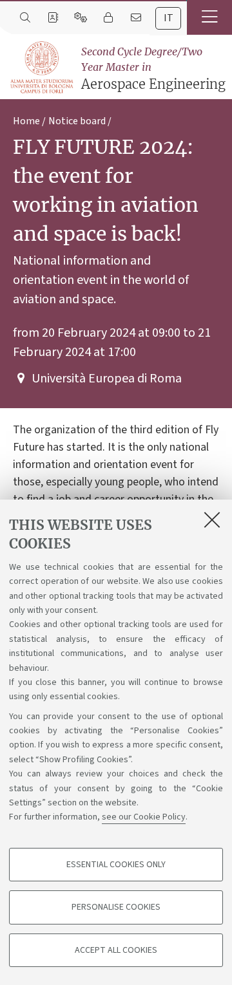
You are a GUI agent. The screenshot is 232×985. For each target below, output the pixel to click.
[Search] (25, 18)
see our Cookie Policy (144, 817)
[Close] (212, 519)
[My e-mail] (136, 18)
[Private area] (108, 18)
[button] (209, 17)
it (168, 18)
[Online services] (80, 18)
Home (26, 121)
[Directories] (52, 18)
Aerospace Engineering (153, 68)
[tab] (168, 18)
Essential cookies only (116, 864)
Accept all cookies (116, 950)
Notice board (77, 121)
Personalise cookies (116, 907)
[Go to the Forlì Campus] (41, 67)
